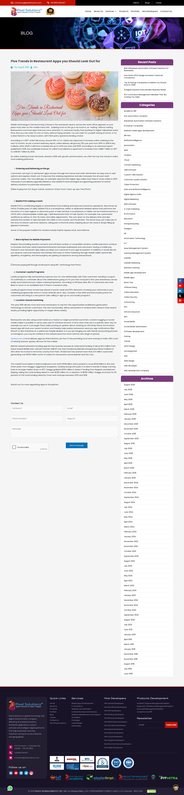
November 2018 (130, 659)
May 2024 (128, 517)
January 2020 (130, 634)
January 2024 (130, 536)
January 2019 (129, 649)
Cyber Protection (131, 184)
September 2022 (131, 615)
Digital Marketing (131, 199)
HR (125, 233)
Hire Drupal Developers (113, 729)
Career (159, 2)
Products (123, 11)
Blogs (147, 2)
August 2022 (129, 620)
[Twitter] (26, 773)
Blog (51, 715)
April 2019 (128, 639)
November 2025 (131, 429)
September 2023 (131, 556)
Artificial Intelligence (133, 140)
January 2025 (130, 478)
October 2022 (130, 610)
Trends (127, 341)
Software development (134, 331)
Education (128, 218)
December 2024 (131, 482)
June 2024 (128, 512)
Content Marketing (132, 165)
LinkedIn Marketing (132, 263)
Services (110, 11)
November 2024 (131, 487)
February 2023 (130, 590)
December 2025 (131, 424)
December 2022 (131, 600)
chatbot (127, 155)
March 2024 (129, 527)
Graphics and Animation (81, 709)
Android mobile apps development (139, 130)
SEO (125, 316)
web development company (136, 370)
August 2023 (129, 561)
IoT (125, 243)
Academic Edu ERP (144, 712)
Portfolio (135, 11)
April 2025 (128, 463)
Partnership (76, 726)
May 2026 (128, 399)
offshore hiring (130, 287)
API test (127, 135)
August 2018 (129, 664)
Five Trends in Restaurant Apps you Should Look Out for (55, 61)
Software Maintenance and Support (86, 715)
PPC (125, 307)
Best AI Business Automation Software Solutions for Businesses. (146, 69)
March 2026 (129, 409)
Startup (127, 336)
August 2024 (129, 502)
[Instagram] (31, 773)
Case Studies (77, 723)
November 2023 (131, 546)
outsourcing (129, 302)
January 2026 (130, 419)
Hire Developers (150, 11)
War (126, 356)
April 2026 (128, 404)
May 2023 (128, 575)
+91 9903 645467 (21, 753)
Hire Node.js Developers (114, 714)
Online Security (130, 297)
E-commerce (77, 706)
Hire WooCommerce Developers (117, 744)
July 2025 (128, 448)
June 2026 (128, 394)
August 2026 (129, 384)
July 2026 (128, 389)
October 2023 (130, 551)
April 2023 (128, 580)
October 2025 (130, 433)
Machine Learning (131, 267)
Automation (129, 145)
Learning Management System (137, 253)
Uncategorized (130, 351)
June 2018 (128, 673)
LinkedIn (127, 258)
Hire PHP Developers (112, 711)
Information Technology (134, 238)
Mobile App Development (135, 272)
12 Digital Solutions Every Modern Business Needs (145, 89)
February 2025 (130, 473)
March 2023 (129, 585)
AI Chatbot (76, 717)
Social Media (129, 321)
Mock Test (128, 282)
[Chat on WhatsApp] (10, 788)
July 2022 (128, 624)
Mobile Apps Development (82, 703)
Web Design (129, 361)
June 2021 (128, 629)
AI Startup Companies (133, 125)
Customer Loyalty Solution (135, 179)
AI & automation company (135, 116)
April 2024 (128, 522)
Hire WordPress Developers (115, 707)
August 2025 (129, 443)
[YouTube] (16, 773)
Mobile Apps (129, 277)
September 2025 (131, 438)
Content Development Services (84, 712)
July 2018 (128, 669)
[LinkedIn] (21, 773)
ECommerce (129, 214)
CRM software (130, 170)
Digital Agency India (132, 194)
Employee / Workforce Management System (155, 706)
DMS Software (130, 204)
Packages (76, 720)
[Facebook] (11, 773)
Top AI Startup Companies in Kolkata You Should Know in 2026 (145, 83)
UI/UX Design (129, 346)
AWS (126, 150)
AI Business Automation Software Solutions (142, 121)
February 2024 (130, 531)
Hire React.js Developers (114, 718)
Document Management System (150, 709)
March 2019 (129, 644)
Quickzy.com (16, 338)
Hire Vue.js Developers (113, 737)
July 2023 (128, 566)
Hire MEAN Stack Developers (115, 722)
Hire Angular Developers (114, 740)
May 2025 (128, 458)
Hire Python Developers (113, 733)
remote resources (132, 312)
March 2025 (129, 468)
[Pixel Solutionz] (28, 11)
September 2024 (131, 497)
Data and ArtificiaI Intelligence (137, 189)
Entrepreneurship (131, 223)
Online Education (131, 292)
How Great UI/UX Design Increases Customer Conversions (143, 76)
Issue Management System (136, 248)
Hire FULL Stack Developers (115, 725)
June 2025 (128, 453)
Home (88, 11)
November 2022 (131, 605)
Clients (136, 2)
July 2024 (128, 507)
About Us (98, 11)
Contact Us (166, 11)
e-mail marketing (131, 209)
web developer (130, 365)
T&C (65, 791)
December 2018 (131, 654)
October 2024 (130, 492)
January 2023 (130, 595)
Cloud (126, 160)
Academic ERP (130, 111)
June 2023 (128, 571)
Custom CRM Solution (133, 174)
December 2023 (131, 541)
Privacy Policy (77, 791)
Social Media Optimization (135, 326)
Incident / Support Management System (153, 703)
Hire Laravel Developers (114, 703)
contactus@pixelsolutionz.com (26, 758)
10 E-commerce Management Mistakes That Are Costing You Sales (145, 95)
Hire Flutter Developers (113, 748)
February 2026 (130, 414)
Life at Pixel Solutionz (58, 723)
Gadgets (128, 228)
